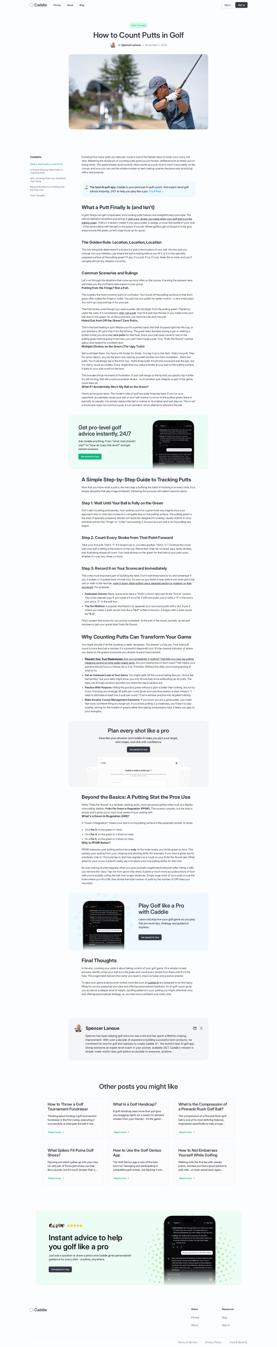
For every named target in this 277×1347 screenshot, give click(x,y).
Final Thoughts (37, 195)
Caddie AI (153, 982)
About (70, 5)
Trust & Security (238, 1342)
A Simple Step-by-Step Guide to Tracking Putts (46, 171)
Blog (82, 5)
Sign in (226, 1325)
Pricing (57, 5)
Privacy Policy (213, 1342)
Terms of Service (187, 1342)
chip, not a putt (127, 313)
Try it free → (156, 191)
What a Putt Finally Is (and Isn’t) (46, 164)
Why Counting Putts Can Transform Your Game (48, 180)
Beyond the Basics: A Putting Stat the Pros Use (47, 188)
